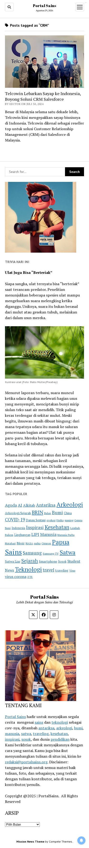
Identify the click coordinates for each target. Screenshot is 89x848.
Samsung (32, 553)
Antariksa (46, 505)
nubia (37, 543)
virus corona (15, 576)
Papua (60, 542)
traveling (61, 570)
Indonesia (18, 528)
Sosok (62, 562)
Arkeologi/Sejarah (18, 513)
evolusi (51, 520)
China (68, 513)
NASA (29, 543)
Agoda (11, 505)
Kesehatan (57, 527)
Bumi (57, 512)
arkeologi (64, 728)
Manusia (48, 534)
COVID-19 (15, 519)
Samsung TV (51, 553)
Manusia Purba (66, 535)
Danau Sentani (36, 520)
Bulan (47, 513)
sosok (26, 739)
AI (20, 505)
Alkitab (29, 505)
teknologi (60, 722)
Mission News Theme (30, 841)
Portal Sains (44, 5)
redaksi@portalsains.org (26, 761)
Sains (13, 551)
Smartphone (48, 561)
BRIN (37, 512)
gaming (69, 520)
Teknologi (28, 569)
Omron (46, 543)
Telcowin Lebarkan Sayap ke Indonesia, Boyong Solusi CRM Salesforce (43, 96)
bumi (78, 728)
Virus (72, 570)
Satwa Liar (12, 561)
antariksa (46, 728)
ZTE (30, 577)
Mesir (21, 543)
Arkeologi (69, 504)
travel (48, 570)
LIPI (35, 534)
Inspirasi (35, 527)
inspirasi (12, 739)
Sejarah (29, 561)
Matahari (10, 543)
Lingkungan (22, 535)
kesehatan (59, 733)
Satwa (67, 552)
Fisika (60, 520)
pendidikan (60, 739)
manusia (12, 733)
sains (39, 722)
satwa (26, 733)
